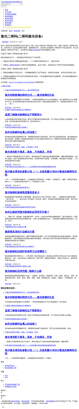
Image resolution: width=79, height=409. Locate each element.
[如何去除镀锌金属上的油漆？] (16, 127)
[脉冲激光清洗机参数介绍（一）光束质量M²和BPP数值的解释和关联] (30, 167)
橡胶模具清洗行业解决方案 (20, 231)
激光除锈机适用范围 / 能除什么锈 (23, 271)
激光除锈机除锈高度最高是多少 (22, 192)
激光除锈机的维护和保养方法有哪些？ (26, 251)
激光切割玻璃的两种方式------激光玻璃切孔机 (29, 95)
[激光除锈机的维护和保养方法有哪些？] (20, 246)
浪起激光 (5, 42)
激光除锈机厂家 (10, 368)
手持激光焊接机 (10, 14)
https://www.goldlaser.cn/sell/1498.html (22, 82)
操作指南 (8, 23)
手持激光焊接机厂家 (12, 384)
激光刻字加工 (10, 366)
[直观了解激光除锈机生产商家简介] (18, 110)
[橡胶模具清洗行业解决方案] (15, 227)
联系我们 (8, 25)
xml (6, 375)
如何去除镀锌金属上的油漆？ (21, 132)
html (6, 377)
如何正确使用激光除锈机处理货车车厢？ (27, 212)
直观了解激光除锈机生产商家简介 (23, 114)
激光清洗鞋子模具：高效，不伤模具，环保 (28, 151)
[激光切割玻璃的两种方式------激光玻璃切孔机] (22, 90)
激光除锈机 (9, 16)
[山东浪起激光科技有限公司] (11, 2)
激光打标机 (9, 18)
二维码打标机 (13, 65)
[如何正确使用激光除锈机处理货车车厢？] (20, 207)
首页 (6, 10)
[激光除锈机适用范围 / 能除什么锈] (18, 266)
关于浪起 (8, 12)
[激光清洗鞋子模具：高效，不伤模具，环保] (21, 147)
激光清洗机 (9, 20)
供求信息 (17, 31)
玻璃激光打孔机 (10, 386)
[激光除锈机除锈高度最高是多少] (17, 187)
